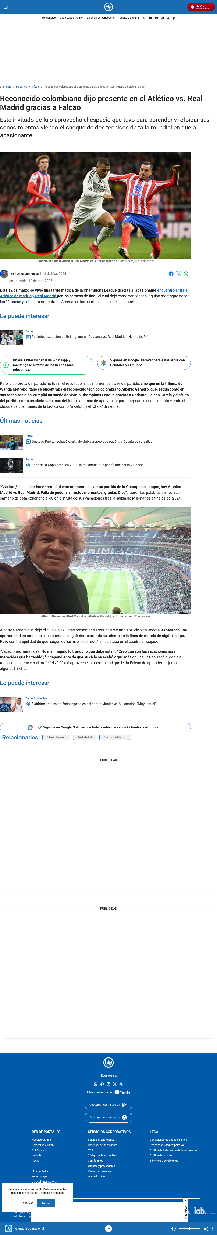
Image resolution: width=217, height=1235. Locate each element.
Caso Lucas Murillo (71, 17)
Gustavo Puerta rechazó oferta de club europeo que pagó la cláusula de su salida (92, 441)
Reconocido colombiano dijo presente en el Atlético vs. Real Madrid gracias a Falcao (94, 86)
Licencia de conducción (101, 17)
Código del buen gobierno (103, 1155)
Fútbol (35, 86)
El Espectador (40, 1171)
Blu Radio (5, 86)
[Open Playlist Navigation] (212, 1229)
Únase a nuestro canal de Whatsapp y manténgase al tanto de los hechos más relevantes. (43, 365)
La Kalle (36, 1155)
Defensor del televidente (102, 1145)
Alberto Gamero (56, 737)
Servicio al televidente (101, 1140)
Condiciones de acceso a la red (168, 1140)
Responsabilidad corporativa (167, 1145)
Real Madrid (85, 737)
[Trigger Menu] (6, 7)
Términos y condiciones (164, 1160)
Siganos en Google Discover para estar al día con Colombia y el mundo (147, 362)
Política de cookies (161, 1155)
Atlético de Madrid (114, 737)
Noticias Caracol (41, 1140)
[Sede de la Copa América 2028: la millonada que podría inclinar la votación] (11, 465)
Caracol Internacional (44, 1182)
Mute (173, 1228)
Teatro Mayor (39, 1176)
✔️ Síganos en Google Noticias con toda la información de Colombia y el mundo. (99, 727)
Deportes (21, 86)
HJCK (35, 1160)
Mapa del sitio (96, 1176)
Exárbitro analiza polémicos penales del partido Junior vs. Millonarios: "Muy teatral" (94, 704)
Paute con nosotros (99, 1171)
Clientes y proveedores (101, 1166)
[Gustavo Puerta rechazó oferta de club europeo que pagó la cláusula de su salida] (11, 442)
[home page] (108, 7)
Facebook (171, 276)
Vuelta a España (129, 17)
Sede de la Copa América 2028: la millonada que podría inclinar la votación (88, 465)
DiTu (34, 1166)
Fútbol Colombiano (37, 698)
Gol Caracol (39, 1150)
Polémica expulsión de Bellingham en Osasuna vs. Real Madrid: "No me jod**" (90, 337)
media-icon (108, 1229)
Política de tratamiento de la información (174, 1150)
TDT (90, 1150)
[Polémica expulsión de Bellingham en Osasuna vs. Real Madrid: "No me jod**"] (11, 337)
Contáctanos (95, 1160)
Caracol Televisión (43, 1145)
